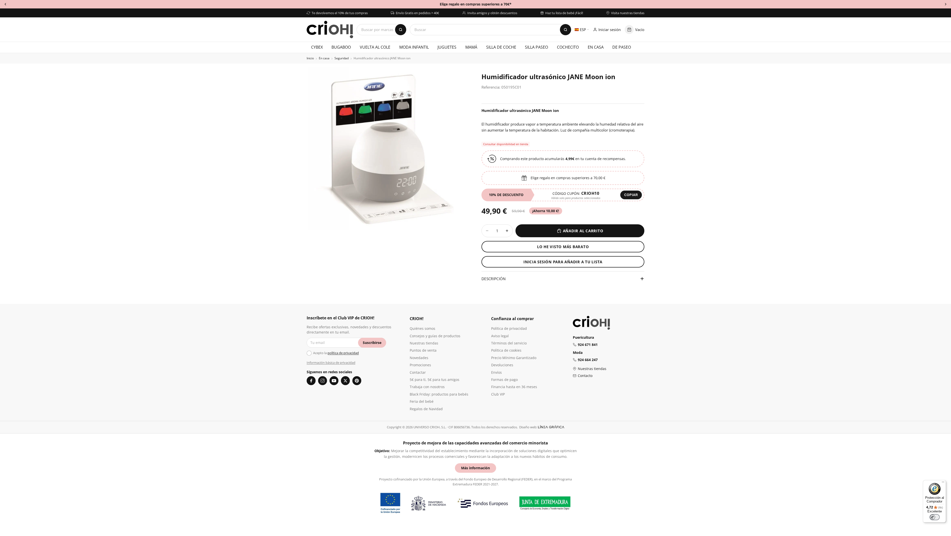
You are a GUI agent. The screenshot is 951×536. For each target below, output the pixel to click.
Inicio (310, 58)
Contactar (418, 372)
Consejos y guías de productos (435, 336)
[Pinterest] (356, 380)
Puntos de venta (423, 350)
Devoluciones (502, 365)
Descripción (493, 278)
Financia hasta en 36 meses (514, 386)
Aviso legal (500, 336)
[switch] (935, 517)
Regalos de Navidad (426, 408)
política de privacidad (343, 353)
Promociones (420, 365)
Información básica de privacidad (331, 362)
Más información (475, 468)
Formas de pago (504, 379)
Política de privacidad (509, 328)
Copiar (631, 195)
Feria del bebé (422, 401)
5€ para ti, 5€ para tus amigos (434, 379)
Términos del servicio (509, 343)
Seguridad (341, 58)
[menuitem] (317, 47)
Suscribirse (372, 342)
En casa (324, 58)
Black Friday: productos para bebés (439, 394)
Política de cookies (506, 350)
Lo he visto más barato (563, 246)
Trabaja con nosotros (427, 386)
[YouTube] (333, 380)
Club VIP (498, 394)
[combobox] (490, 29)
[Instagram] (322, 380)
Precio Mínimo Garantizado (513, 357)
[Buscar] (565, 29)
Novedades (419, 357)
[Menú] (943, 483)
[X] (345, 380)
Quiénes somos (422, 328)
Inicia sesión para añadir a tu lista (562, 261)
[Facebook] (311, 380)
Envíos (496, 372)
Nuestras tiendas (424, 343)
